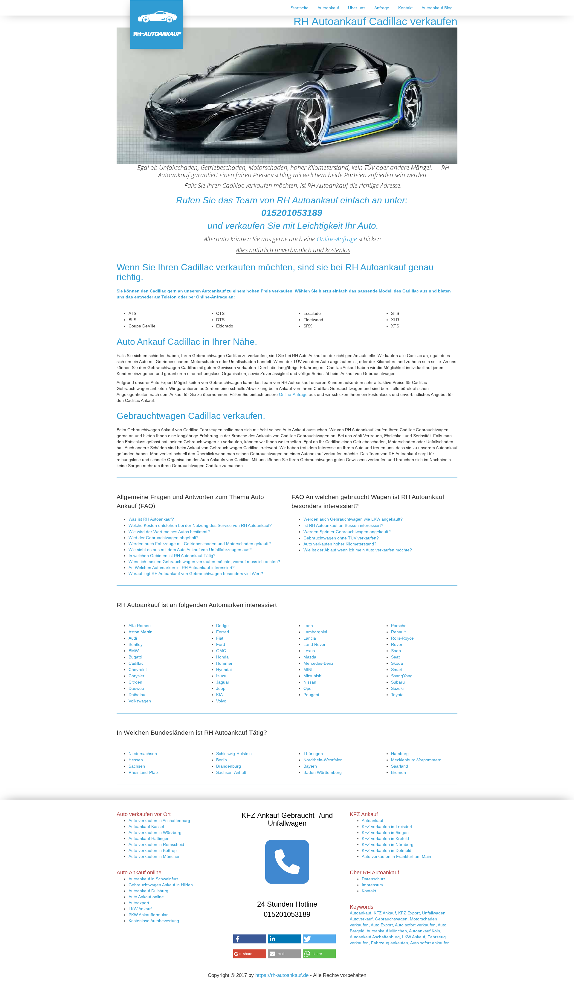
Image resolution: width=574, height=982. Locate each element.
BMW (134, 650)
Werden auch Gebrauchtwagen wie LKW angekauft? (353, 519)
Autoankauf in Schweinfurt (153, 878)
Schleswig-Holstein (234, 753)
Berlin (221, 759)
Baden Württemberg (322, 772)
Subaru (398, 682)
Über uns (356, 7)
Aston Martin (140, 631)
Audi (133, 638)
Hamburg (400, 753)
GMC (221, 650)
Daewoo (136, 688)
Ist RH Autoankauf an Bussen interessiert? (343, 525)
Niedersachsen (143, 753)
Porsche (399, 625)
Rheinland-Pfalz (143, 772)
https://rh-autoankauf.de (282, 975)
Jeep (220, 688)
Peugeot (311, 694)
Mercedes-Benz (318, 663)
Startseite (300, 7)
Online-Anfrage (337, 239)
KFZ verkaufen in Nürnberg (387, 844)
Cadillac (136, 663)
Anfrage (381, 7)
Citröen (135, 682)
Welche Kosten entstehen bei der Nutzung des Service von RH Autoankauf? (200, 525)
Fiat (219, 638)
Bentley (136, 644)
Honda (222, 657)
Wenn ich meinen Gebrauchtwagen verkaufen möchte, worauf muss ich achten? (204, 561)
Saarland (399, 766)
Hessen (136, 759)
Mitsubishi (312, 675)
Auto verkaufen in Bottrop (153, 850)
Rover (396, 644)
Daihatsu (137, 694)
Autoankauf (328, 7)
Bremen (398, 772)
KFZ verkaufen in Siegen (385, 832)
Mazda (309, 657)
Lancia (309, 638)
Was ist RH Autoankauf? (151, 519)
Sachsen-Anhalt (231, 772)
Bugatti (135, 657)
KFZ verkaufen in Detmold (386, 850)
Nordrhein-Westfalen (323, 759)
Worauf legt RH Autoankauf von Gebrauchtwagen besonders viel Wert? (196, 573)
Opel (307, 688)
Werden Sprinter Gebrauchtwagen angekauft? (347, 531)
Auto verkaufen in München (155, 856)
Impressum (372, 884)
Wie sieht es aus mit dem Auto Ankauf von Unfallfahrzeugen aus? (190, 549)
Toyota (397, 694)
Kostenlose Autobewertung (154, 920)
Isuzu (221, 675)
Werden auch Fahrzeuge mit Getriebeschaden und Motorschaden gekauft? (200, 543)
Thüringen (313, 753)
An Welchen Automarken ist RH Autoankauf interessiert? (182, 567)
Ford (220, 644)
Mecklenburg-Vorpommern (416, 759)
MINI (307, 669)
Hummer (224, 663)
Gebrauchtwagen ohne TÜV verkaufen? (341, 538)
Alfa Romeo (140, 625)
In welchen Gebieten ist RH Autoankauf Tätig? (172, 555)
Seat (395, 657)
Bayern (310, 766)
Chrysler (136, 675)
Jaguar (222, 682)
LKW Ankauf (140, 908)
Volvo (221, 701)
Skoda (397, 663)
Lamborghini (315, 631)
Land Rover (314, 644)
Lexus (309, 650)
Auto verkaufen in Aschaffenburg (159, 820)
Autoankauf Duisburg (148, 890)
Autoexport (139, 902)
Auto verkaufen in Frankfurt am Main (396, 856)
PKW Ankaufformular (148, 914)
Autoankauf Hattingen (149, 838)
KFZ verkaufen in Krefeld (385, 838)
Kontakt (405, 7)
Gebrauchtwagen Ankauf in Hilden (161, 884)
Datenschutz (373, 878)
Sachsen (137, 766)
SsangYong (402, 675)
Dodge (222, 625)
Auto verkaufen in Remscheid (156, 844)
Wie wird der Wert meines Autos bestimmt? (169, 531)
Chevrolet (138, 669)
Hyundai (224, 669)
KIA (219, 694)
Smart (396, 669)
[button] (249, 938)
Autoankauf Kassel (146, 826)
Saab (396, 650)
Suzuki (397, 688)
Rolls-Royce (402, 638)
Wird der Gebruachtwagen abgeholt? (164, 537)
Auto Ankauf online (146, 896)
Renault (398, 631)
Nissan (309, 682)
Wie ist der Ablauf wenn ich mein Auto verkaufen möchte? (357, 550)
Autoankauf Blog (437, 7)
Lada (308, 625)
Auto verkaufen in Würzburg (155, 832)
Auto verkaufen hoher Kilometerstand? (339, 544)
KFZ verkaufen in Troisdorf (387, 826)
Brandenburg (228, 766)
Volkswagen (140, 701)
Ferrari (222, 631)
